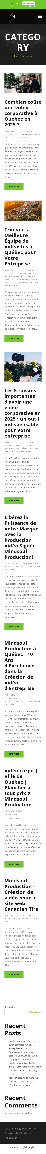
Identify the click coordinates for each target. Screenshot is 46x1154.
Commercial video (17, 273)
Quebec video (14, 134)
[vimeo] (25, 6)
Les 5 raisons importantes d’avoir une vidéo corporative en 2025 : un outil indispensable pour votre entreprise (22, 413)
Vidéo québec (11, 137)
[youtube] (30, 6)
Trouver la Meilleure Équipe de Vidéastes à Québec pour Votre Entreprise (20, 246)
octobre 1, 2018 (12, 915)
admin (28, 131)
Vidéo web (24, 282)
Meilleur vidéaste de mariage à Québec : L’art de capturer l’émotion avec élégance (23, 1081)
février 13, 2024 (11, 563)
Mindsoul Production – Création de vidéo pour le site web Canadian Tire (21, 894)
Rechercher (10, 1007)
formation (30, 276)
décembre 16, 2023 (13, 811)
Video (10, 919)
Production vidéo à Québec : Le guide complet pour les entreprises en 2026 (24, 1045)
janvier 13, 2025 (12, 442)
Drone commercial (14, 276)
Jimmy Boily (32, 563)
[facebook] (15, 6)
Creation (31, 273)
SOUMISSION (28, 3)
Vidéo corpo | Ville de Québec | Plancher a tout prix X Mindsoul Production (21, 787)
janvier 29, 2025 (12, 270)
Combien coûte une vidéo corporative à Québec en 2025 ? (23, 113)
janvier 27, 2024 (12, 695)
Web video (24, 137)
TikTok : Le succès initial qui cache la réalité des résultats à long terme (25, 1070)
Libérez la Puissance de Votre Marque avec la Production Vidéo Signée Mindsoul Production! (21, 537)
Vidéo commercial (31, 134)
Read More (14, 186)
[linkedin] (20, 6)
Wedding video (11, 285)
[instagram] (34, 6)
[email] (11, 6)
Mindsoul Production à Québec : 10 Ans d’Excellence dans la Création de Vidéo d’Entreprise (20, 665)
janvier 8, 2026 (11, 131)
